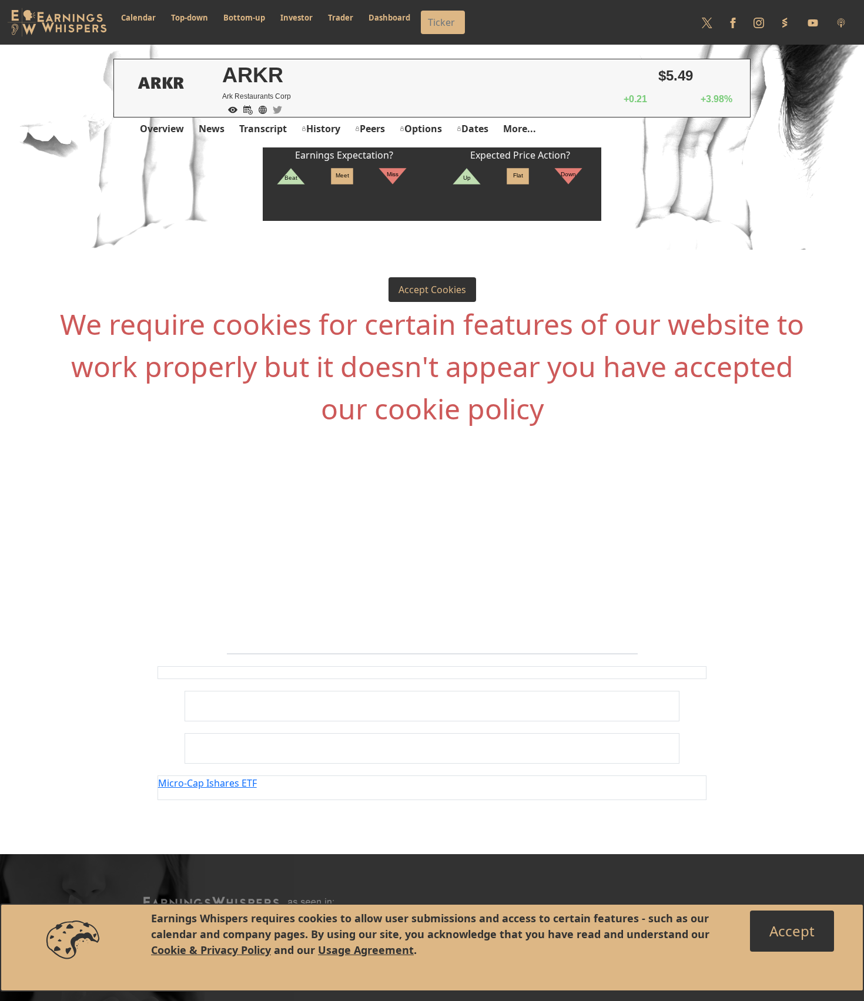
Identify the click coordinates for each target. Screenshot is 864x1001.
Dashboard (389, 17)
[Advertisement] (432, 559)
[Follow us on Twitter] (707, 22)
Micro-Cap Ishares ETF (207, 783)
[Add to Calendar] (245, 109)
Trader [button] (340, 17)
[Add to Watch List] (229, 109)
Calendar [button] (138, 17)
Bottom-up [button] (244, 17)
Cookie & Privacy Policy (211, 950)
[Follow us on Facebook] (733, 22)
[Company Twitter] (274, 109)
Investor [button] (296, 17)
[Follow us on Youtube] (813, 22)
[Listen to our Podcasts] (841, 22)
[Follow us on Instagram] (759, 22)
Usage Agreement (366, 950)
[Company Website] (260, 109)
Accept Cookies (432, 289)
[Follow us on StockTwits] (785, 22)
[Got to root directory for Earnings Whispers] (57, 22)
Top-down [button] (189, 17)
